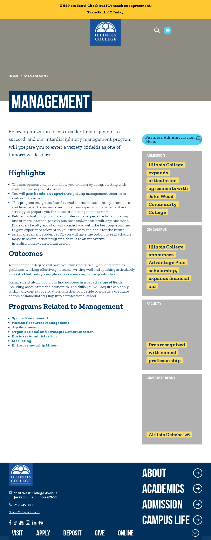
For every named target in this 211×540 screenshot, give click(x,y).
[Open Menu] (160, 31)
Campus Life (166, 520)
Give (100, 533)
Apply (43, 533)
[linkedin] (34, 522)
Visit (17, 533)
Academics (163, 488)
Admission (162, 504)
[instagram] (28, 522)
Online (126, 533)
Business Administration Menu (170, 139)
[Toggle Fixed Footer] (195, 533)
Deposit (72, 533)
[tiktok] (15, 522)
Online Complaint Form (24, 512)
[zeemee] (41, 522)
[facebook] (10, 522)
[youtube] (21, 522)
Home (14, 76)
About (154, 473)
